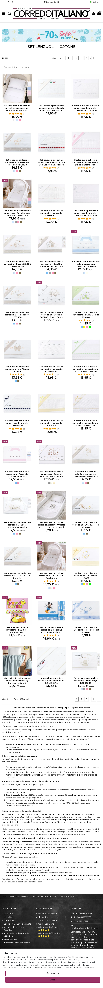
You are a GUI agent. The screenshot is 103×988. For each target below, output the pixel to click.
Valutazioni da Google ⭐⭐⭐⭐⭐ (48, 928)
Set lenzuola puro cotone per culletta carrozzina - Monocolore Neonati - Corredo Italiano (17, 109)
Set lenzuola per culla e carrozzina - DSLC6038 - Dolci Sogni (51, 575)
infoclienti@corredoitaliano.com (85, 928)
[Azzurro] (47, 273)
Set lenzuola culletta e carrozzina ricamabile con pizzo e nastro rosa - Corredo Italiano (85, 163)
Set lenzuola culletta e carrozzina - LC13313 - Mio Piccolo (85, 314)
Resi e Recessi (10, 939)
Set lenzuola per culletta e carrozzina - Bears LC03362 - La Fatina (17, 524)
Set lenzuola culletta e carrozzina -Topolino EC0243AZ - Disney (51, 629)
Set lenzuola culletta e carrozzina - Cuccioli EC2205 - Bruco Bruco (51, 474)
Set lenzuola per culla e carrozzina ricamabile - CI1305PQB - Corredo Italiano (86, 214)
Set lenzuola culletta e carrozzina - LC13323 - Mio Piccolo (85, 524)
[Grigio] (16, 222)
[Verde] (90, 327)
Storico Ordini (44, 917)
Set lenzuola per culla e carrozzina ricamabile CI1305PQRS (51, 213)
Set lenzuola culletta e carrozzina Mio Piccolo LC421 (86, 575)
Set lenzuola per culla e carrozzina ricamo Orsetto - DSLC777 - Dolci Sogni (51, 524)
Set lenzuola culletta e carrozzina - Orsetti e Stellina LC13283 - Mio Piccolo (51, 265)
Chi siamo (8, 913)
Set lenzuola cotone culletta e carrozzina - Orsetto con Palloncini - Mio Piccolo (86, 475)
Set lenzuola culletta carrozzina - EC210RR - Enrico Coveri (17, 629)
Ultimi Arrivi (9, 920)
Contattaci (8, 917)
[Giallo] (84, 327)
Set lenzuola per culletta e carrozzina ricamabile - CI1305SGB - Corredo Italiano (85, 109)
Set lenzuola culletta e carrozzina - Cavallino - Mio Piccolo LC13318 (17, 162)
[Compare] (30, 83)
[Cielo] (17, 120)
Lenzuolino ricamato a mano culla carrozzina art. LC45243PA (51, 680)
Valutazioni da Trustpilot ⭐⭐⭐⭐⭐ (49, 934)
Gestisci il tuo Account (48, 920)
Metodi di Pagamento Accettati (14, 928)
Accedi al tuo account (48, 913)
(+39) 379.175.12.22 (82, 921)
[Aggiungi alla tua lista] (30, 78)
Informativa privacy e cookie (17, 943)
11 (94, 58)
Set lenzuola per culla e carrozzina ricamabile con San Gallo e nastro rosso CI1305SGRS (51, 163)
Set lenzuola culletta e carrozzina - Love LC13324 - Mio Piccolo (17, 264)
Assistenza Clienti (46, 924)
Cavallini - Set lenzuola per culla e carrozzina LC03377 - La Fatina (86, 264)
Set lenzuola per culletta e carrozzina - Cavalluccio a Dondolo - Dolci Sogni (17, 213)
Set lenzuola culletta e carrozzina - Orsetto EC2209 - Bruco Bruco (51, 314)
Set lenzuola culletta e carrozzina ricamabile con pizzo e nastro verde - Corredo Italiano (85, 370)
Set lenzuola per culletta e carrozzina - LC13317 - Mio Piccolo (17, 575)
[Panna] (87, 273)
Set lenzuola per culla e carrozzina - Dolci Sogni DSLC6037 (85, 680)
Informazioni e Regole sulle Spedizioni (16, 934)
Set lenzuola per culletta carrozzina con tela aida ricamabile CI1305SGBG (51, 108)
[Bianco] (14, 120)
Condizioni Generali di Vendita (17, 924)
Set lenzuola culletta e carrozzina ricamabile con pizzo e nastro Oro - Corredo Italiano (85, 424)
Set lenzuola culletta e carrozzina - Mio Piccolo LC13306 (17, 314)
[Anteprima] (30, 87)
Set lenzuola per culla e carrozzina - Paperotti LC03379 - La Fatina (17, 474)
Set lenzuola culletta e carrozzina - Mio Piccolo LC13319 (17, 369)
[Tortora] (20, 171)
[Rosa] (20, 120)
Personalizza (53, 973)
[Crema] (54, 483)
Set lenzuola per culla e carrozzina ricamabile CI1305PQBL (51, 369)
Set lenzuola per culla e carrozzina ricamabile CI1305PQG (51, 423)
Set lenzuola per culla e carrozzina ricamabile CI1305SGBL (17, 423)
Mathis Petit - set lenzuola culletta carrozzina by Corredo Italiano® (17, 680)
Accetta (53, 980)
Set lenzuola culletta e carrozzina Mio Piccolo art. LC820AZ (85, 629)
